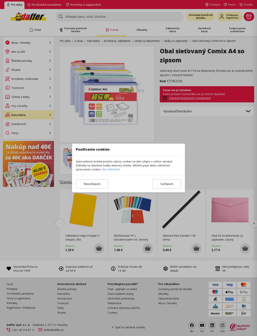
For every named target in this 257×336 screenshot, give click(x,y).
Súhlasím (166, 184)
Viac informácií (111, 169)
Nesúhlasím (92, 184)
